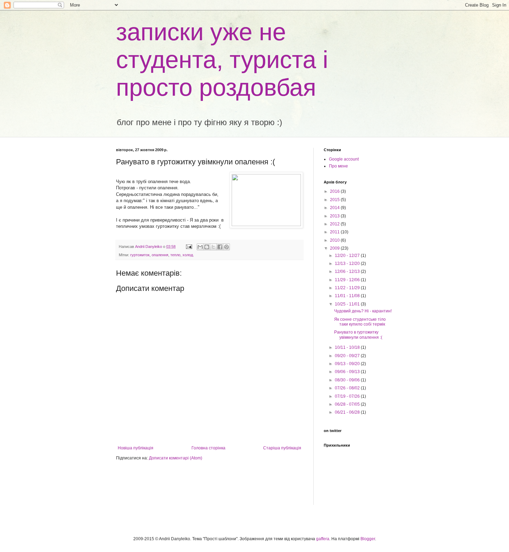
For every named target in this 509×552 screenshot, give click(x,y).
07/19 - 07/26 (348, 396)
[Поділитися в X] (213, 246)
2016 (335, 191)
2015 (335, 199)
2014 (335, 207)
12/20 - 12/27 (348, 255)
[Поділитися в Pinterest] (226, 246)
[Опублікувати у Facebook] (219, 246)
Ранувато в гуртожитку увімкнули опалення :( (358, 334)
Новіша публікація (135, 448)
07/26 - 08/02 (348, 388)
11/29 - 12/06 (348, 279)
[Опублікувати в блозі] (206, 246)
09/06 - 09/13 (348, 371)
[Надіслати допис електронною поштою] (188, 246)
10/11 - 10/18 (348, 347)
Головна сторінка (208, 448)
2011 (335, 232)
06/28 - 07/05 (348, 404)
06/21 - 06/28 (348, 412)
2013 (335, 216)
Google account (344, 159)
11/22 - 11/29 (348, 287)
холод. (188, 255)
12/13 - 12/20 (348, 263)
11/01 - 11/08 (348, 295)
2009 (335, 248)
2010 (335, 240)
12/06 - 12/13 (348, 271)
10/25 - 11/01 (348, 304)
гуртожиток (140, 255)
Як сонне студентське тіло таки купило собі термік (360, 322)
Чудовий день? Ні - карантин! (363, 311)
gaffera (322, 538)
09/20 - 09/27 (348, 355)
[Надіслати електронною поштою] (200, 246)
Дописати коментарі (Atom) (175, 458)
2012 (335, 224)
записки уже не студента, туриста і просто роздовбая (222, 59)
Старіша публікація (282, 448)
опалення (160, 255)
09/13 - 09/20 (348, 363)
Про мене (338, 166)
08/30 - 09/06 (348, 380)
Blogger (367, 538)
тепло (175, 255)
